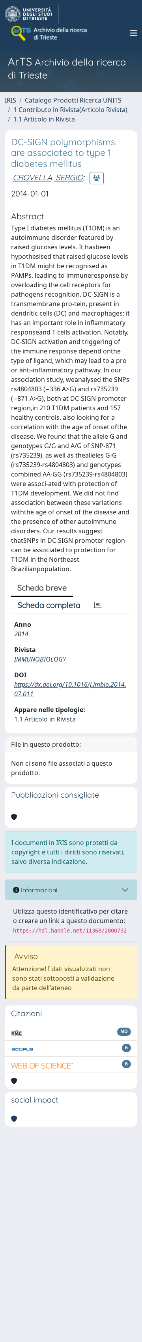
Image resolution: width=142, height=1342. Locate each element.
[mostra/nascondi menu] (133, 33)
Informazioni (38, 890)
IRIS (10, 100)
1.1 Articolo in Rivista (44, 119)
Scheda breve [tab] (42, 587)
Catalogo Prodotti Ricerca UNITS (73, 100)
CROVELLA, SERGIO (48, 177)
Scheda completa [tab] (49, 605)
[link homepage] (31, 14)
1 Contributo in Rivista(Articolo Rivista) (70, 109)
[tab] (97, 605)
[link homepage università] (50, 33)
